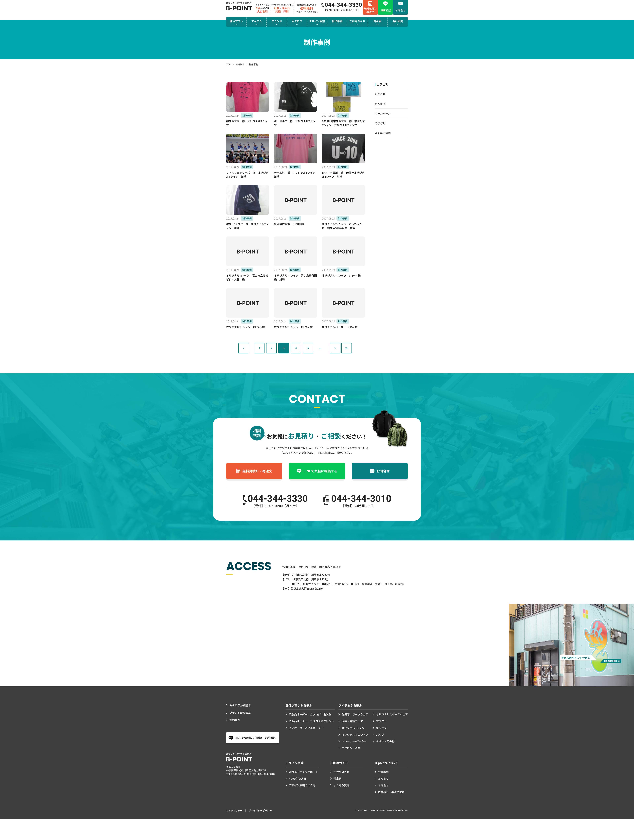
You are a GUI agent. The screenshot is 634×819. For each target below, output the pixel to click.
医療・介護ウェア (352, 721)
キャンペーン (383, 113)
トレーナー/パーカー (354, 741)
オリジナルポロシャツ (355, 735)
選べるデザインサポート (303, 772)
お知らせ (239, 64)
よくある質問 (383, 133)
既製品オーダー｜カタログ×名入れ (310, 714)
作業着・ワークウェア (355, 714)
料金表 (337, 778)
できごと (380, 123)
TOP (228, 64)
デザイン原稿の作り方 (302, 785)
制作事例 (380, 104)
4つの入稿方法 (297, 778)
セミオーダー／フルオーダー (306, 728)
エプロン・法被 (351, 748)
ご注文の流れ (341, 772)
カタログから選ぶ (240, 705)
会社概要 (383, 772)
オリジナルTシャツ (353, 728)
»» (346, 348)
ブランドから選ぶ (240, 713)
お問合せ (383, 785)
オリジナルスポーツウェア (392, 714)
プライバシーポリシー (260, 810)
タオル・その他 (385, 741)
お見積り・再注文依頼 (391, 792)
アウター (381, 721)
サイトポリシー (234, 810)
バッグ (380, 735)
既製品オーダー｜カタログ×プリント (311, 721)
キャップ (381, 728)
